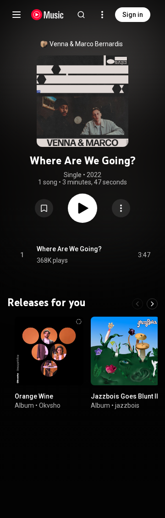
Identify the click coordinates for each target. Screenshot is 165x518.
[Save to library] (44, 208)
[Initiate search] (81, 14)
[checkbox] (143, 254)
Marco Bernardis (99, 44)
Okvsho (49, 405)
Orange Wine (34, 396)
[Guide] (16, 14)
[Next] (152, 304)
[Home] (47, 14)
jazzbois (127, 405)
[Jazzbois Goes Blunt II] (125, 351)
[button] (44, 208)
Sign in (132, 14)
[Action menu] (121, 208)
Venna (59, 44)
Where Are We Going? (69, 249)
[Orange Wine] (49, 351)
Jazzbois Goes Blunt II (124, 396)
